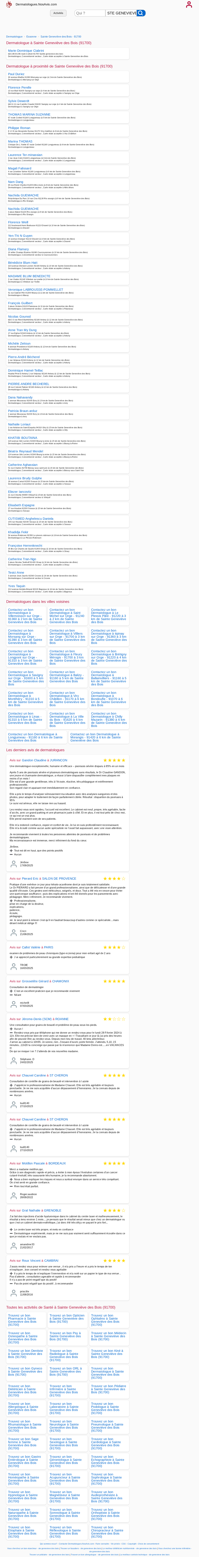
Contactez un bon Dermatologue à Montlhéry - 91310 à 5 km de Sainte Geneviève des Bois (25, 699)
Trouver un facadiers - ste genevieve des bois (80, 1548)
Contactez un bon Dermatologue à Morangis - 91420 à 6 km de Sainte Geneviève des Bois (95, 737)
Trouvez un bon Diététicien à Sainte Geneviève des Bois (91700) (22, 1390)
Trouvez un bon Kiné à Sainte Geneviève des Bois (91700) (107, 1354)
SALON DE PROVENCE (59, 878)
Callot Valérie (31, 947)
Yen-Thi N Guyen (20, 235)
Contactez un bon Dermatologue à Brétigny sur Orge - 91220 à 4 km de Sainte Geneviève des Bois (109, 657)
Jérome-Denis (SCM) (37, 1019)
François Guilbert (20, 303)
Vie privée (115, 1544)
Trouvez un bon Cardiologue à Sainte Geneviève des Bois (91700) (106, 1443)
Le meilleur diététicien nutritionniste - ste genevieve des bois (130, 1548)
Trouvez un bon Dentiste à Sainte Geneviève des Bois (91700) (25, 1354)
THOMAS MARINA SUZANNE (29, 114)
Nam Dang (15, 182)
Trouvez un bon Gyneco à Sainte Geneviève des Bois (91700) (25, 1371)
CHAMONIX (60, 981)
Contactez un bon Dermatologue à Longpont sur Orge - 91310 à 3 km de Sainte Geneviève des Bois (25, 657)
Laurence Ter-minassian (25, 155)
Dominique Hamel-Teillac (25, 370)
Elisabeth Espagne (21, 505)
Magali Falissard (19, 168)
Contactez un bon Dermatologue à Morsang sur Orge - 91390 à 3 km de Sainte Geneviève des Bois (25, 637)
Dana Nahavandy (20, 397)
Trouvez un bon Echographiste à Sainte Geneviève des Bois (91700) (107, 1461)
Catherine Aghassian (22, 465)
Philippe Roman (19, 128)
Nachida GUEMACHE (23, 195)
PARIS (48, 947)
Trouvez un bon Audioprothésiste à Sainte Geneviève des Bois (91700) (106, 1496)
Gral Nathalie (31, 1210)
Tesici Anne (16, 572)
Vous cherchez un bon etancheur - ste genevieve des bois (33, 1548)
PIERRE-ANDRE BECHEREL (28, 384)
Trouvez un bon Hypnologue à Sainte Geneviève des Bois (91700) (23, 1496)
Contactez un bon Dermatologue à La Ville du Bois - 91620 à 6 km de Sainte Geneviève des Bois (67, 720)
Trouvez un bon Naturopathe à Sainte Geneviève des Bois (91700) (23, 1514)
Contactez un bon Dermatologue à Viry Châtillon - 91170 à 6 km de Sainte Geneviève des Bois (67, 699)
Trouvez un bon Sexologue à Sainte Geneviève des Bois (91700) (64, 1443)
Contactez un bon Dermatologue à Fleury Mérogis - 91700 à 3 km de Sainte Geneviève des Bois (67, 657)
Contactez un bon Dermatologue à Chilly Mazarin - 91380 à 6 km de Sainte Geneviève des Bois (109, 720)
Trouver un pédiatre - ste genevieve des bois (49, 1555)
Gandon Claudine (34, 760)
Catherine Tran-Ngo (22, 559)
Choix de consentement (148, 1544)
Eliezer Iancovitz (19, 491)
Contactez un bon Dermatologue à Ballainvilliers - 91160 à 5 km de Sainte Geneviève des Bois (109, 678)
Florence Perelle (19, 87)
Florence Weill (18, 222)
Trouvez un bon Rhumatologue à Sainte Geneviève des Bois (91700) (25, 1426)
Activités (58, 13)
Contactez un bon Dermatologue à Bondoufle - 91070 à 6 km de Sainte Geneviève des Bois (108, 699)
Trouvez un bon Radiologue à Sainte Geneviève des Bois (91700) (64, 1355)
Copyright (132, 1544)
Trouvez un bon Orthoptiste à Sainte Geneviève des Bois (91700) (105, 1514)
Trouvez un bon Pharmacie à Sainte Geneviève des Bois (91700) (22, 1320)
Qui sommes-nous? (48, 1544)
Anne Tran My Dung (22, 330)
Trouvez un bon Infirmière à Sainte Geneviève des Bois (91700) (64, 1390)
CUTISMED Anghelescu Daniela (30, 518)
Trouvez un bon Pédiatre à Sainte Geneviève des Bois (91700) (108, 1389)
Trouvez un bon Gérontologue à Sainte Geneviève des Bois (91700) (66, 1461)
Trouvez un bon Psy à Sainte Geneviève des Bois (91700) (65, 1336)
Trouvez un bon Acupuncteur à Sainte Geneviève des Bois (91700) (65, 1479)
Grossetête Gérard (35, 981)
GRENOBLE (52, 1210)
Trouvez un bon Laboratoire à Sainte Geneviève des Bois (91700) (64, 1408)
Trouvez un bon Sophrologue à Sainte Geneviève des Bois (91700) (106, 1479)
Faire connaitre (102, 1544)
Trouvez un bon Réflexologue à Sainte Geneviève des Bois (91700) (65, 1532)
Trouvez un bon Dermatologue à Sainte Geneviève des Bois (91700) (107, 1373)
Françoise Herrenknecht (25, 545)
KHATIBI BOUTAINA (22, 438)
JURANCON (58, 760)
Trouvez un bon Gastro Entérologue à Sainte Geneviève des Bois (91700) (24, 1461)
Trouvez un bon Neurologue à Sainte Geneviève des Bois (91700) (64, 1426)
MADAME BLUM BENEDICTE (29, 276)
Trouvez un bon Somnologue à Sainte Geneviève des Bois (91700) (65, 1514)
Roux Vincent (31, 1260)
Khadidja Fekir (18, 532)
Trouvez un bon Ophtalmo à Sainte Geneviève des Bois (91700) (105, 1320)
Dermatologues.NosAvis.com (36, 4)
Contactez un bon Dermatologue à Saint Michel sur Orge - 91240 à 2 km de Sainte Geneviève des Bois (67, 616)
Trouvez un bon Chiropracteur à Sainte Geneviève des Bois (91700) (107, 1532)
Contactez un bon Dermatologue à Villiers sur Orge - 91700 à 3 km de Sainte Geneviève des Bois (67, 637)
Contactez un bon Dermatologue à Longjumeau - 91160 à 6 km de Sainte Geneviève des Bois (35, 737)
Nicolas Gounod (19, 316)
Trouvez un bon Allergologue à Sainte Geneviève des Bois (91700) (23, 1408)
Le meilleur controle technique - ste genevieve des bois (145, 1555)
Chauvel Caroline (34, 1075)
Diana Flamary (18, 249)
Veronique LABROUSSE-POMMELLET (35, 289)
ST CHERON (59, 1075)
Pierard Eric (30, 878)
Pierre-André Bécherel (24, 357)
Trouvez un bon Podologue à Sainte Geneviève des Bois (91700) (105, 1408)
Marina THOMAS (20, 141)
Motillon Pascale (33, 1163)
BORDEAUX (57, 1163)
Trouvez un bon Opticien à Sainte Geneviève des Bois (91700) (67, 1318)
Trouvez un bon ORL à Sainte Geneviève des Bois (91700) (66, 1371)
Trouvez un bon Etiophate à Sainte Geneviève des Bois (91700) (22, 1532)
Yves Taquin (16, 586)
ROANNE (62, 1019)
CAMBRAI (51, 1260)
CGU (124, 1544)
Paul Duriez (16, 74)
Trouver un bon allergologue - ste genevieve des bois (95, 1555)
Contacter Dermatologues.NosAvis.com (76, 1544)
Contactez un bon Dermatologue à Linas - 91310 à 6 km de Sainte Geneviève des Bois (25, 718)
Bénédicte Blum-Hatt (22, 262)
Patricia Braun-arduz (22, 411)
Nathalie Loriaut (19, 424)
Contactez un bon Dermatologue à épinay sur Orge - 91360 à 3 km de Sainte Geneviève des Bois (109, 637)
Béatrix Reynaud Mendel (25, 451)
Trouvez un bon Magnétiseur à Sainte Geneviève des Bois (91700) (65, 1496)
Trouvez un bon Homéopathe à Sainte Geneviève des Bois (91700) (23, 1479)
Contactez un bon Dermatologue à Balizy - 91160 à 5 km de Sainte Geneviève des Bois (67, 676)
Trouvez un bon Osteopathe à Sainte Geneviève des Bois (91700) (22, 1337)
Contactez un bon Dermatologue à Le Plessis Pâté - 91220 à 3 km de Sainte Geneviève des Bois (108, 616)
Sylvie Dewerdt (18, 101)
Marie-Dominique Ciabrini (26, 50)
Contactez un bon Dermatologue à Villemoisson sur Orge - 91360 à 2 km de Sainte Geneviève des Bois (25, 616)
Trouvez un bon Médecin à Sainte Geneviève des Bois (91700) (108, 1336)
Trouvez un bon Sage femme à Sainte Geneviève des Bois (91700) (23, 1443)
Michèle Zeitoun (19, 343)
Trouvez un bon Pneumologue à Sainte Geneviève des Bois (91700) (107, 1426)
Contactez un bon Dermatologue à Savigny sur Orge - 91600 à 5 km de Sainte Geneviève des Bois (26, 678)
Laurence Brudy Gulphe (25, 478)
